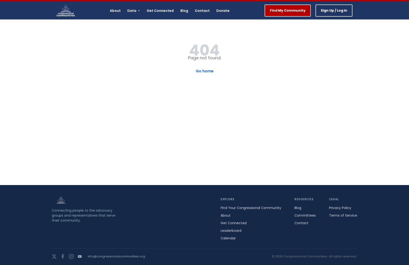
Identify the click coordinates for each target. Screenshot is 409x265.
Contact (202, 10)
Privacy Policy (340, 207)
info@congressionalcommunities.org (116, 256)
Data (131, 10)
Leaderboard (231, 230)
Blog (184, 10)
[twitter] (54, 256)
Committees (305, 215)
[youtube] (79, 256)
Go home (204, 71)
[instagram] (71, 256)
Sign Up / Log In (334, 10)
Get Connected (160, 10)
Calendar (228, 238)
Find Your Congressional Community (251, 207)
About (115, 10)
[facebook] (62, 256)
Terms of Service (343, 215)
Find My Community (288, 10)
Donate (223, 10)
